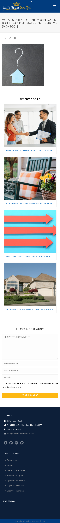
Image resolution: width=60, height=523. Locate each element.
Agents (10, 465)
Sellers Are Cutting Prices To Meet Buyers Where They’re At (31, 150)
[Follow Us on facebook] (5, 443)
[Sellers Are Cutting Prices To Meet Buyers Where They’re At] (30, 125)
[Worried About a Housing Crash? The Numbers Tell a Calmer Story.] (30, 178)
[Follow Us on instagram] (16, 443)
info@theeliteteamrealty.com (20, 433)
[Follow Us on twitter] (22, 443)
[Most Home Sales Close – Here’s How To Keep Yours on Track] (30, 231)
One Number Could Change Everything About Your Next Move (31, 309)
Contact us (12, 460)
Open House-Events (16, 480)
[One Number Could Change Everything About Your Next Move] (30, 284)
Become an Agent (15, 475)
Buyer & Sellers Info (16, 485)
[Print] (16, 38)
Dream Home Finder (16, 470)
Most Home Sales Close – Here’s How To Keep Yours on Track (31, 256)
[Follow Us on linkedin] (11, 443)
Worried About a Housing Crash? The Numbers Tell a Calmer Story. (31, 203)
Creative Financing (15, 491)
